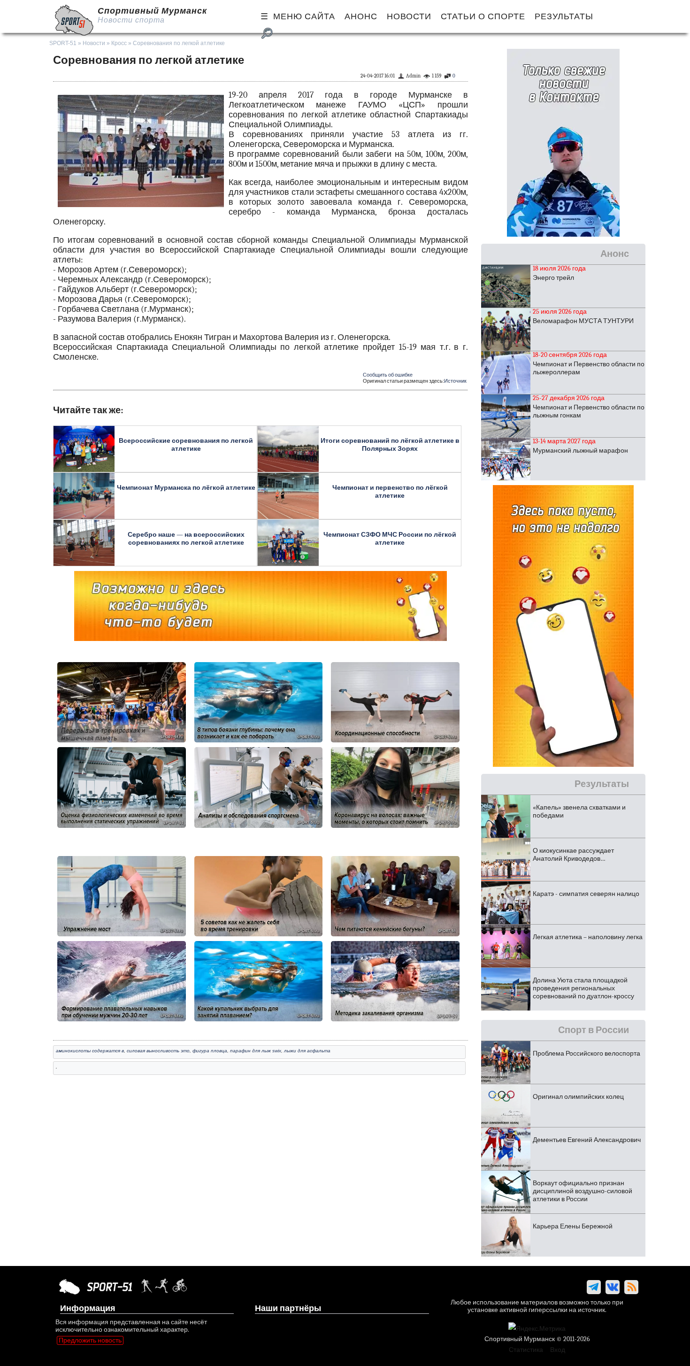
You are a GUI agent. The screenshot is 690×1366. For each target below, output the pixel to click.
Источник (455, 381)
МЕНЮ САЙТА (304, 17)
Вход (557, 1350)
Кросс (119, 43)
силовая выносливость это (158, 1050)
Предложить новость (90, 1340)
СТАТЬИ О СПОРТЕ (483, 17)
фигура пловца (209, 1050)
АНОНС (361, 17)
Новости (94, 43)
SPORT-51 (63, 43)
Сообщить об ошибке (388, 375)
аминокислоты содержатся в (90, 1050)
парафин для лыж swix (255, 1050)
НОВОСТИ (409, 17)
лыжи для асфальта (307, 1050)
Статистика (526, 1350)
